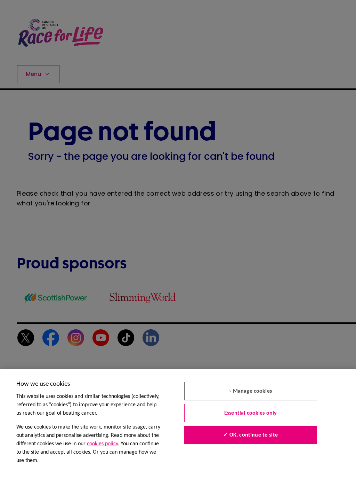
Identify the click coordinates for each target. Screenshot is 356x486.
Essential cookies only (250, 413)
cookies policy (102, 444)
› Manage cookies (250, 391)
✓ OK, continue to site (250, 435)
